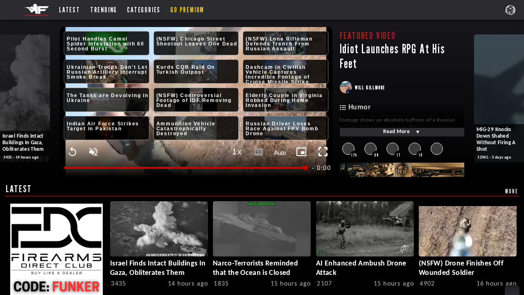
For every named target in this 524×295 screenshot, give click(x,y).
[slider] (185, 168)
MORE (511, 191)
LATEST (19, 189)
